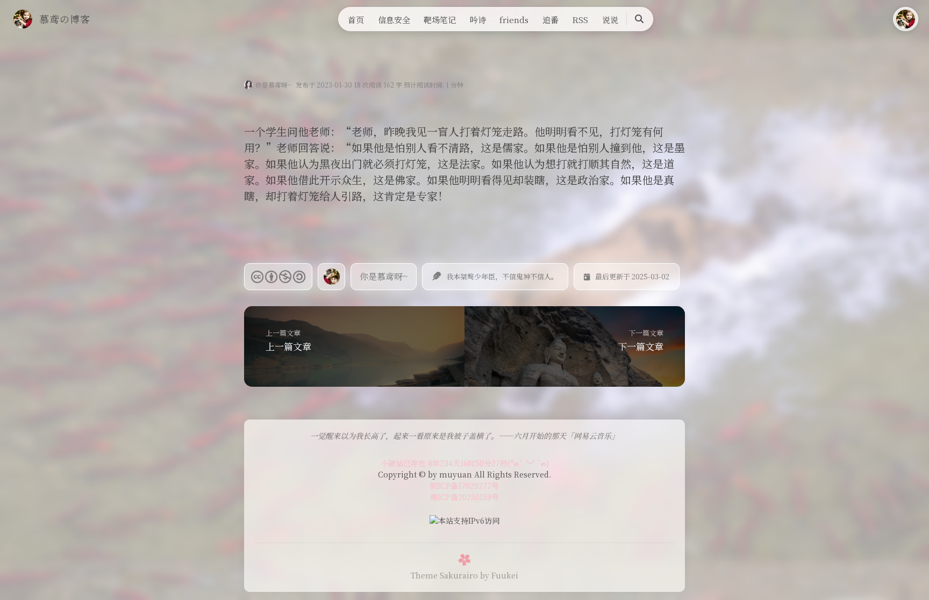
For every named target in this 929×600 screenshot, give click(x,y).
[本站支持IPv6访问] (464, 519)
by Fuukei (499, 575)
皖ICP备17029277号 (464, 485)
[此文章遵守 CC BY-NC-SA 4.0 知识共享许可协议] (278, 276)
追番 (550, 19)
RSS (580, 19)
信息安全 (394, 19)
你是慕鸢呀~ (273, 84)
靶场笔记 (440, 19)
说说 (610, 19)
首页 (356, 19)
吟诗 (478, 19)
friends (513, 19)
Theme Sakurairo (444, 575)
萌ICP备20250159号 (464, 496)
